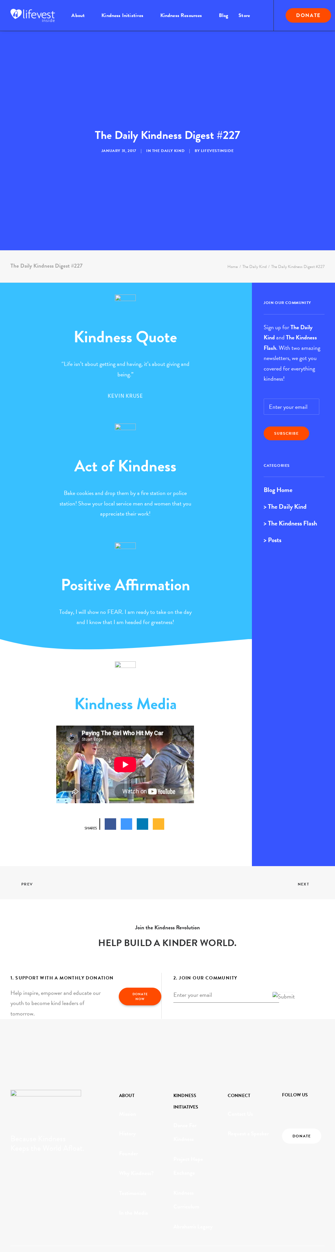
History (127, 1133)
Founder (128, 1153)
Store (244, 15)
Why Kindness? (136, 1173)
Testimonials (132, 1193)
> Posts (272, 540)
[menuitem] (81, 15)
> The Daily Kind (285, 506)
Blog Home (278, 490)
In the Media (133, 1213)
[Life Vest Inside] (32, 15)
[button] (286, 1109)
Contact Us (240, 1114)
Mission (127, 1114)
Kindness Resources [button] (181, 15)
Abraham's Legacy (193, 1227)
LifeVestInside (217, 151)
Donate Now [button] (140, 996)
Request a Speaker (248, 1133)
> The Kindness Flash (290, 523)
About (78, 15)
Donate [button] (301, 1136)
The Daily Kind (168, 151)
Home (232, 266)
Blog (223, 15)
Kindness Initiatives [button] (122, 15)
